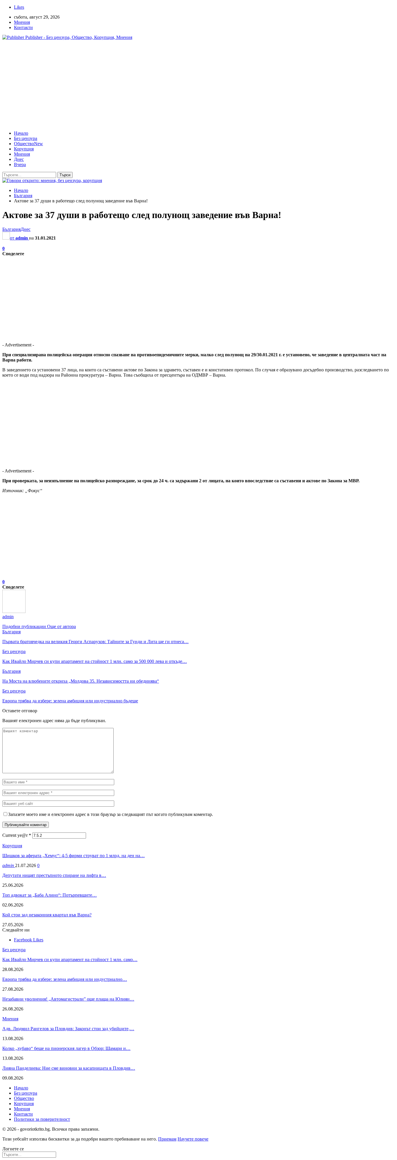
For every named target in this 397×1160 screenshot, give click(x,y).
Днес (19, 159)
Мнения (22, 22)
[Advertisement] (198, 85)
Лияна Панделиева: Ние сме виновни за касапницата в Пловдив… (68, 1068)
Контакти (23, 27)
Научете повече (193, 1138)
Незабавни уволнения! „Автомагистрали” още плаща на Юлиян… (68, 999)
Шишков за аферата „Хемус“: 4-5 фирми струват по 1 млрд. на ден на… (73, 855)
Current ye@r (16, 835)
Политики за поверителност (42, 1119)
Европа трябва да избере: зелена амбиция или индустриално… (64, 979)
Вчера (20, 164)
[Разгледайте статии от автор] (14, 611)
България (11, 229)
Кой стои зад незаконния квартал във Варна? (47, 914)
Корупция (24, 148)
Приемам (167, 1138)
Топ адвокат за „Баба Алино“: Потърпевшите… (49, 895)
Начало (21, 133)
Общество (28, 143)
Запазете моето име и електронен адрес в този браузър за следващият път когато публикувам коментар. (110, 814)
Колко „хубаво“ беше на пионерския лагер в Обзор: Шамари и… (66, 1048)
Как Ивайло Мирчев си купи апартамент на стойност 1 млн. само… (69, 959)
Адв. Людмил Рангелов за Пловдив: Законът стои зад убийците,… (68, 1028)
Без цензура (25, 138)
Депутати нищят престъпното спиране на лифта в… (54, 875)
